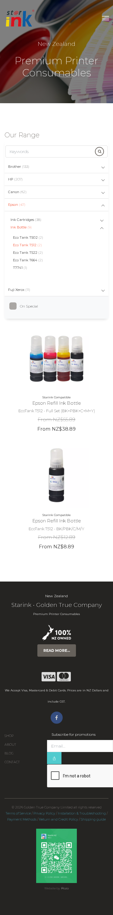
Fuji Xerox (19, 290)
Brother (18, 166)
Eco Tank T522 (28, 252)
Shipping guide (93, 819)
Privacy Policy (44, 813)
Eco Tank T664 (28, 260)
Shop (9, 736)
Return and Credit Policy (58, 819)
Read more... (56, 650)
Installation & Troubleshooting (82, 813)
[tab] (56, 167)
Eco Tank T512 (27, 245)
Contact (12, 762)
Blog (9, 753)
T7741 (20, 268)
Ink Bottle (21, 227)
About (10, 745)
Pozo (65, 888)
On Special (29, 306)
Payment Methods (21, 819)
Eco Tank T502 (28, 237)
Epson (16, 204)
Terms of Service (18, 813)
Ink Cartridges (26, 220)
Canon (17, 192)
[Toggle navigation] (105, 18)
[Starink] (19, 18)
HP (15, 179)
